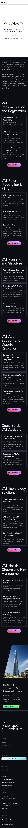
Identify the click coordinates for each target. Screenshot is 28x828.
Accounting (4, 776)
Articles (3, 749)
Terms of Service (5, 755)
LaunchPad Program (6, 745)
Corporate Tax (5, 770)
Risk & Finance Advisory (7, 779)
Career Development (6, 785)
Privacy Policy (5, 752)
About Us (3, 742)
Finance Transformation (7, 782)
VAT (2, 773)
